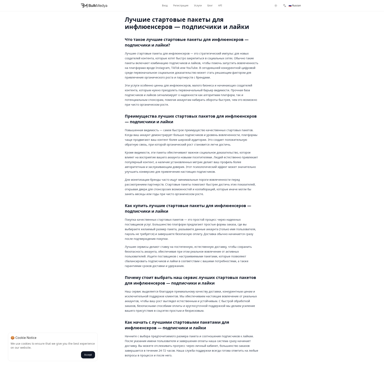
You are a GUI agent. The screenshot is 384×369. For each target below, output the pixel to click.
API (220, 5)
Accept (88, 354)
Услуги (198, 5)
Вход (165, 5)
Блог (210, 5)
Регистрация (180, 5)
